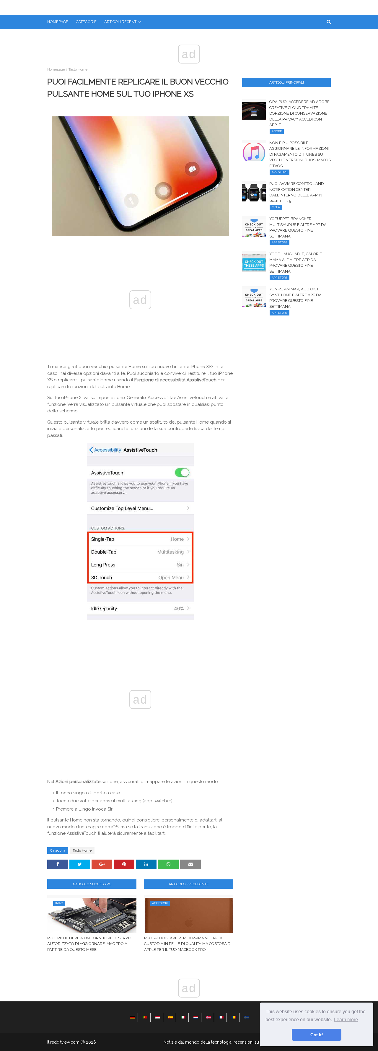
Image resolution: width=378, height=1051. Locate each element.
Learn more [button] (346, 1019)
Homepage (56, 69)
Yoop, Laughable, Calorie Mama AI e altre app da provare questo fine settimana (295, 263)
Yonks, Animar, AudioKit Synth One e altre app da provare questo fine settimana (295, 298)
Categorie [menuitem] (86, 21)
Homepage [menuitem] (57, 21)
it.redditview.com (63, 1042)
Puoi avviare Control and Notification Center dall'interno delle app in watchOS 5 (296, 192)
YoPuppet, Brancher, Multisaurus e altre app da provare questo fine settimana (298, 227)
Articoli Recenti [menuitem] (120, 21)
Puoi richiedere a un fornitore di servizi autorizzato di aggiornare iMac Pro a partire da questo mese (90, 944)
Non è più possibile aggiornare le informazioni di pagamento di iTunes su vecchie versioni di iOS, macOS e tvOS (300, 154)
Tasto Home (78, 69)
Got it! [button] (316, 1034)
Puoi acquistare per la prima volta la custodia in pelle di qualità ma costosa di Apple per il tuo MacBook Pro (188, 944)
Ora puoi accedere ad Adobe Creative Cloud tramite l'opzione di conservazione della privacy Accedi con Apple (299, 113)
